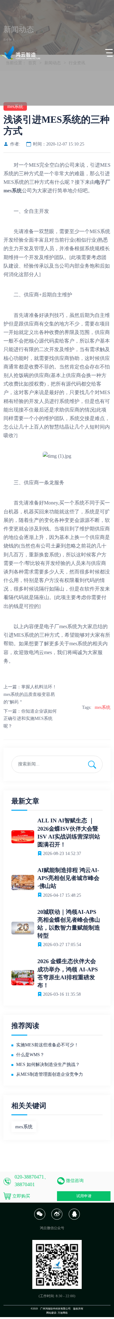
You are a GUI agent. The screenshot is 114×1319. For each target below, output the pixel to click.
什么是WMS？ (30, 1054)
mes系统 (68, 626)
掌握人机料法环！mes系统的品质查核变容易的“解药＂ (30, 694)
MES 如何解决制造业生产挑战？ (48, 1064)
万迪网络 (63, 1312)
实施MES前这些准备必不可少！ (47, 1045)
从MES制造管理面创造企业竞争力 (49, 1074)
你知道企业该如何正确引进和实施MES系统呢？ (30, 719)
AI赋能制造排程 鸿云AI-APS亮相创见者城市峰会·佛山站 (68, 878)
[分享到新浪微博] (57, 1218)
